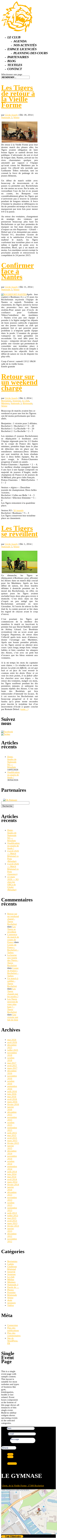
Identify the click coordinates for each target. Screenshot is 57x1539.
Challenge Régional (12, 1267)
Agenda (20, 41)
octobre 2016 (10, 1082)
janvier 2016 (10, 1108)
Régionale (27, 403)
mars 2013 (12, 1223)
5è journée (19, 510)
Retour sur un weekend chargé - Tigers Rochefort (13, 919)
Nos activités (24, 45)
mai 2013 (11, 1218)
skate (9, 1300)
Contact (14, 69)
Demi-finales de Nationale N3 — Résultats (11, 762)
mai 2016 (11, 1096)
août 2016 (12, 1091)
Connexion (12, 1325)
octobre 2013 (10, 1203)
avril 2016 (12, 1099)
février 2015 (13, 1143)
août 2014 (12, 1171)
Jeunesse (16, 401)
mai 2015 (11, 1135)
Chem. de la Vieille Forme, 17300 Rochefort (23, 1485)
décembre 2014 (12, 1152)
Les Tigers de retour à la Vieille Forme (18, 96)
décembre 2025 (12, 1046)
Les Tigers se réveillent (19, 531)
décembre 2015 (12, 1113)
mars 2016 (12, 1102)
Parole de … (13, 1287)
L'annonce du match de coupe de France (13, 938)
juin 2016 (11, 1094)
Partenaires (18, 57)
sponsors (11, 1303)
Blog (11, 61)
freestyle (11, 1271)
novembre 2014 (12, 1157)
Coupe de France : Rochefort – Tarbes (13, 949)
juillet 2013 (12, 1215)
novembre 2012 (12, 1240)
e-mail (4, 1434)
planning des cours (30, 53)
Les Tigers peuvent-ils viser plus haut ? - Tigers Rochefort (12, 1005)
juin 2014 (11, 1174)
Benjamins (6, 401)
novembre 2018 (12, 1053)
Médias (10, 1279)
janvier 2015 (10, 1147)
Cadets (10, 1264)
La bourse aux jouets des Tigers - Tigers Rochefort (12, 960)
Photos (10, 1290)
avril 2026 (12, 1042)
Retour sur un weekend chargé (19, 382)
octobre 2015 (10, 1123)
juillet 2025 (12, 1050)
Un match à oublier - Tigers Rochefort (12, 982)
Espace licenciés (21, 49)
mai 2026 (11, 1039)
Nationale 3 (6, 117)
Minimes (5, 403)
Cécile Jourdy (11, 115)
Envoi (5, 1448)
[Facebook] (7, 731)
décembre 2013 (12, 1193)
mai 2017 (11, 1063)
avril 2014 (12, 1179)
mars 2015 (12, 1140)
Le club (13, 37)
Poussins (11, 1292)
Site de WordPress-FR (12, 1341)
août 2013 (12, 1213)
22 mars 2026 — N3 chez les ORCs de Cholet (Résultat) (13, 883)
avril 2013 (12, 1221)
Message (5, 1442)
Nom (3, 1428)
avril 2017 (12, 1065)
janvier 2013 (10, 1229)
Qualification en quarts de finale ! (13, 775)
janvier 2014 (10, 1188)
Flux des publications (13, 1329)
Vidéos (10, 1305)
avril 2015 (12, 1138)
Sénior (16, 117)
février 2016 (13, 1104)
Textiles (14, 65)
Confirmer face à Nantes (17, 271)
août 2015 (12, 1133)
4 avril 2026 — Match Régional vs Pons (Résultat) (13, 856)
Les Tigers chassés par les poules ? (12, 993)
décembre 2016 (12, 1072)
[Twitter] (5, 734)
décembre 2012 (12, 1234)
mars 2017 (12, 1068)
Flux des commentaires (14, 1334)
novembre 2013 (12, 1198)
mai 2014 (11, 1177)
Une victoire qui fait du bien (12, 1017)
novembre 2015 (12, 1118)
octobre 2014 (10, 1162)
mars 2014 (12, 1182)
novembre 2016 (12, 1077)
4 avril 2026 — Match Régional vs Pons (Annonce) (13, 869)
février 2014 (13, 1184)
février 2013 (13, 1226)
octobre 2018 (10, 1059)
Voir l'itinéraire (13, 1536)
